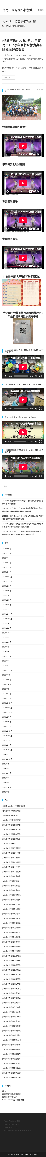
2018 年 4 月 (6, 787)
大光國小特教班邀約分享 (11, 1063)
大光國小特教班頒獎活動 (11, 1077)
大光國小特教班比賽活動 (11, 937)
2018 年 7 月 (6, 773)
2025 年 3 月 (6, 600)
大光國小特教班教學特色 (11, 885)
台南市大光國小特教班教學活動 (14, 806)
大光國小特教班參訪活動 (11, 834)
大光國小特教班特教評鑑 (15, 26)
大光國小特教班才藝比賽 (11, 871)
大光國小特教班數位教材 (11, 913)
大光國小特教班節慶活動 (11, 979)
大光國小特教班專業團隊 (11, 857)
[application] (23, 367)
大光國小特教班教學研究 (11, 890)
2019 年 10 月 (7, 740)
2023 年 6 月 (6, 651)
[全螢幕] (40, 376)
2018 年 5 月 (6, 782)
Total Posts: (9, 1127)
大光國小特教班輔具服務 (11, 1044)
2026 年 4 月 (6, 558)
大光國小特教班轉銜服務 (11, 1054)
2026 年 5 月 (6, 553)
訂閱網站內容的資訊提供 (11, 1094)
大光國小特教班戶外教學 (11, 867)
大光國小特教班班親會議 (11, 956)
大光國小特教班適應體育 (11, 1058)
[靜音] (36, 376)
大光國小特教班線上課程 (11, 988)
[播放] (5, 376)
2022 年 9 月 (6, 679)
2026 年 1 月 (6, 572)
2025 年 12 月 (7, 576)
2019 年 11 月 (7, 736)
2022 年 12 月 (7, 665)
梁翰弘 (8, 55)
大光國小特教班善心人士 (11, 843)
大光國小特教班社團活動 (11, 974)
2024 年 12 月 (7, 609)
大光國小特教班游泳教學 (11, 942)
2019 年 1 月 (6, 745)
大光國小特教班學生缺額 (11, 848)
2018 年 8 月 (6, 768)
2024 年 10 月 (7, 619)
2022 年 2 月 (6, 698)
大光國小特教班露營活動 (11, 1073)
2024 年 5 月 (6, 637)
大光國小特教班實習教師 (11, 853)
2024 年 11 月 (7, 614)
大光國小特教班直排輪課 (11, 970)
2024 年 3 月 (6, 647)
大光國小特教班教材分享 (11, 904)
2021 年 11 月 (7, 707)
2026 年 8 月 (6, 548)
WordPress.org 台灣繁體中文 (13, 1100)
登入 (4, 1091)
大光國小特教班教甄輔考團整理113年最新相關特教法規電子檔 (23, 314)
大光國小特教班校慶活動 (11, 927)
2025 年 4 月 (6, 595)
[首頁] (3, 26)
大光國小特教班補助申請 (11, 1016)
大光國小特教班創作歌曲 (11, 825)
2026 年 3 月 (6, 562)
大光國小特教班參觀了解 (11, 829)
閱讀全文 (9, 78)
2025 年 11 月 (7, 581)
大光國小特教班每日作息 (11, 932)
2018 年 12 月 (7, 750)
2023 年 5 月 (6, 656)
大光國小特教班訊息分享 (11, 1021)
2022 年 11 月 (7, 670)
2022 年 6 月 (6, 684)
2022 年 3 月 (6, 693)
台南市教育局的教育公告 (11, 815)
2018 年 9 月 (6, 764)
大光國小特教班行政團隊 (11, 1007)
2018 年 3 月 (6, 792)
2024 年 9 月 (6, 623)
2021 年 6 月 (6, 722)
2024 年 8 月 (6, 628)
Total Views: (9, 1124)
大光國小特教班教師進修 (11, 899)
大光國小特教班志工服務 (11, 862)
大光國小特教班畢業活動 (11, 965)
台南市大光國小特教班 (17, 10)
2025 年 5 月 (6, 590)
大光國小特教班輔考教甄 (11, 1049)
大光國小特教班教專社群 (11, 895)
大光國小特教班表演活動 (11, 1012)
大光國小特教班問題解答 (11, 839)
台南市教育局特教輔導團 (11, 811)
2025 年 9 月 (6, 586)
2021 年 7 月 (6, 717)
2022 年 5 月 (6, 689)
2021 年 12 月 (7, 703)
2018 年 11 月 (7, 754)
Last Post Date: (10, 1130)
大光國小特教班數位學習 (11, 909)
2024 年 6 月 (6, 633)
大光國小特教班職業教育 (11, 993)
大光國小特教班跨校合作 (11, 1040)
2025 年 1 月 (6, 605)
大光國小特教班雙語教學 (11, 1068)
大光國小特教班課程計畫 (11, 1035)
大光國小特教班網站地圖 (11, 984)
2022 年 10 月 (7, 675)
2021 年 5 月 (6, 726)
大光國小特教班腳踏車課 (11, 998)
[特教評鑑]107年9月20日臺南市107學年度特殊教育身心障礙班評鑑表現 (22, 45)
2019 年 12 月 (7, 731)
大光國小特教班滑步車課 (11, 946)
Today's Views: (10, 1121)
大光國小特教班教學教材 (11, 881)
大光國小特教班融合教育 (11, 1002)
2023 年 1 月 (6, 661)
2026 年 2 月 (6, 567)
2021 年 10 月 (7, 712)
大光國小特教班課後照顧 (11, 1026)
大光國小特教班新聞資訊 (11, 923)
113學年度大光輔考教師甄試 (21, 276)
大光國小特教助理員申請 (11, 820)
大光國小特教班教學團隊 (11, 876)
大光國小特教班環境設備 (11, 960)
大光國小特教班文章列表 (11, 918)
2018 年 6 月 (6, 778)
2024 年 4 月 (6, 642)
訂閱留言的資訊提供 (9, 1097)
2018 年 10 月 (7, 759)
